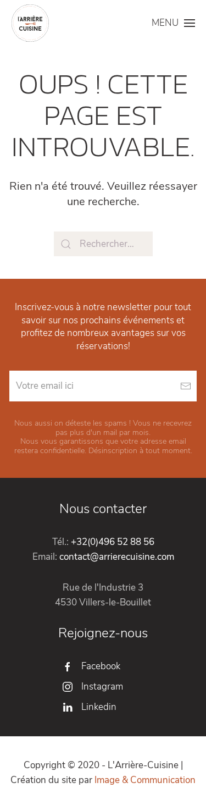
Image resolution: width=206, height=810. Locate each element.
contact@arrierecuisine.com (116, 556)
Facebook (100, 666)
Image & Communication (145, 780)
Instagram (102, 686)
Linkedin (98, 707)
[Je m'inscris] (185, 386)
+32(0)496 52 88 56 (112, 542)
